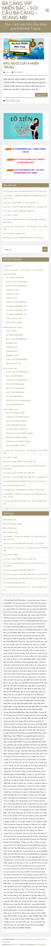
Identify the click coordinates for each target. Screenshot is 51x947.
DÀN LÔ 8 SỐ (11, 298)
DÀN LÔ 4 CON (12, 294)
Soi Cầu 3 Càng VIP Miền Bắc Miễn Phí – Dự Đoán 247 (25, 207)
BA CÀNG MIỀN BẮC (14, 335)
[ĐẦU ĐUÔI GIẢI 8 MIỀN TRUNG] (23, 48)
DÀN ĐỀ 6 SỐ (11, 347)
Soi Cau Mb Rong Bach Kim (14, 233)
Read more (41, 94)
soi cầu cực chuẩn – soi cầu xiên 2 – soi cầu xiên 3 (23, 270)
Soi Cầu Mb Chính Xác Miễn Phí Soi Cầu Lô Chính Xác (24, 191)
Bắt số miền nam (10, 368)
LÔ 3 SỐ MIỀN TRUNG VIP (17, 429)
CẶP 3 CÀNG (11, 331)
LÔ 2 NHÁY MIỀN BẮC (15, 277)
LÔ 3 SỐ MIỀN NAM (14, 396)
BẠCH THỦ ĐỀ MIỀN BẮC (16, 339)
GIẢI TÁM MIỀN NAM (15, 392)
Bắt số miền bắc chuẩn (12, 327)
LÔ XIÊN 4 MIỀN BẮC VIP (16, 314)
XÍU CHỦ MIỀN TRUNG (16, 445)
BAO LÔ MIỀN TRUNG (15, 413)
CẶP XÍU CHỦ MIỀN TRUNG (18, 417)
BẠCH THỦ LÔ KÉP (14, 322)
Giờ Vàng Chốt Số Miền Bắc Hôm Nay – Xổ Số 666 (23, 237)
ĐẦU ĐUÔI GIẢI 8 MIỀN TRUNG (21, 65)
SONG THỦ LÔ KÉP (14, 318)
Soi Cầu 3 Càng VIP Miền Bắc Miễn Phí (19, 211)
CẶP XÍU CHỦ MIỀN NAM (16, 380)
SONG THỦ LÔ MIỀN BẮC (17, 282)
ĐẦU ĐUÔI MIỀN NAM (15, 388)
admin (7, 72)
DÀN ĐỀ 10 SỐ (12, 355)
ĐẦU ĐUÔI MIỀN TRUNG (16, 437)
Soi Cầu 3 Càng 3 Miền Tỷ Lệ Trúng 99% (19, 202)
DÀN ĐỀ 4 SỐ (11, 343)
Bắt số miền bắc (9, 274)
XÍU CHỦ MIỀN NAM (14, 404)
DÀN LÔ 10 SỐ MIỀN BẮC (16, 302)
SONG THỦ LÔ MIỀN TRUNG (18, 441)
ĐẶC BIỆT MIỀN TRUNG (16, 421)
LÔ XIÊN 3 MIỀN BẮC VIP (16, 310)
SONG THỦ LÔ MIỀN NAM (17, 372)
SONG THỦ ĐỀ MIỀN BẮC (17, 359)
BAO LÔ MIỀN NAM (14, 376)
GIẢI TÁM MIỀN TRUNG (16, 425)
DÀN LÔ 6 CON (12, 290)
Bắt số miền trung (12, 101)
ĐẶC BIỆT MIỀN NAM (15, 384)
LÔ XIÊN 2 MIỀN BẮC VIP (16, 306)
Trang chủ (7, 266)
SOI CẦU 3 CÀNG (10, 215)
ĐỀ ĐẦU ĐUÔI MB (13, 363)
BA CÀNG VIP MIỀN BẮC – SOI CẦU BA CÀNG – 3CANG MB (20, 10)
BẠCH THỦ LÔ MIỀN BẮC (16, 286)
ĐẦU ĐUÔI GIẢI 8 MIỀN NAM (18, 400)
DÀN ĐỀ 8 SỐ (11, 351)
